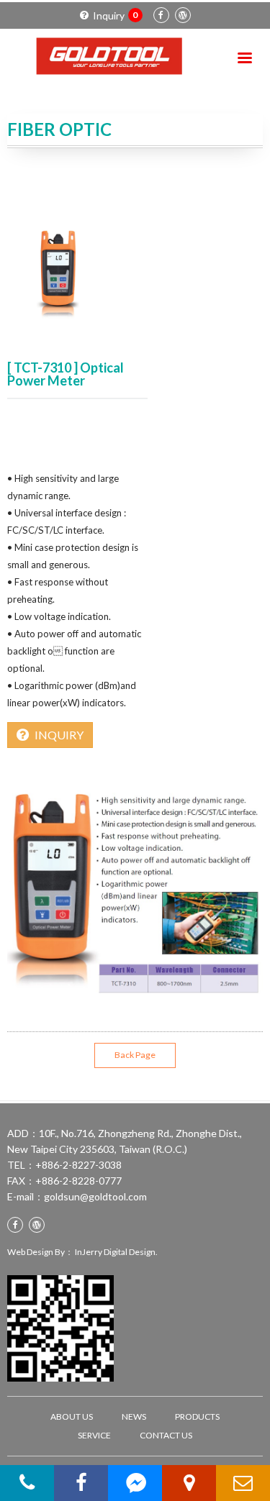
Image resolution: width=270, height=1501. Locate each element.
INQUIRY (59, 735)
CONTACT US (166, 1435)
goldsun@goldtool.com (95, 1196)
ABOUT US (71, 1416)
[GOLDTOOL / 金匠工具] (107, 56)
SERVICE (94, 1435)
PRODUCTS (197, 1416)
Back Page (135, 1054)
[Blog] (183, 15)
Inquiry (115, 15)
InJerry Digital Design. (116, 1251)
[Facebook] (161, 15)
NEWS (134, 1416)
